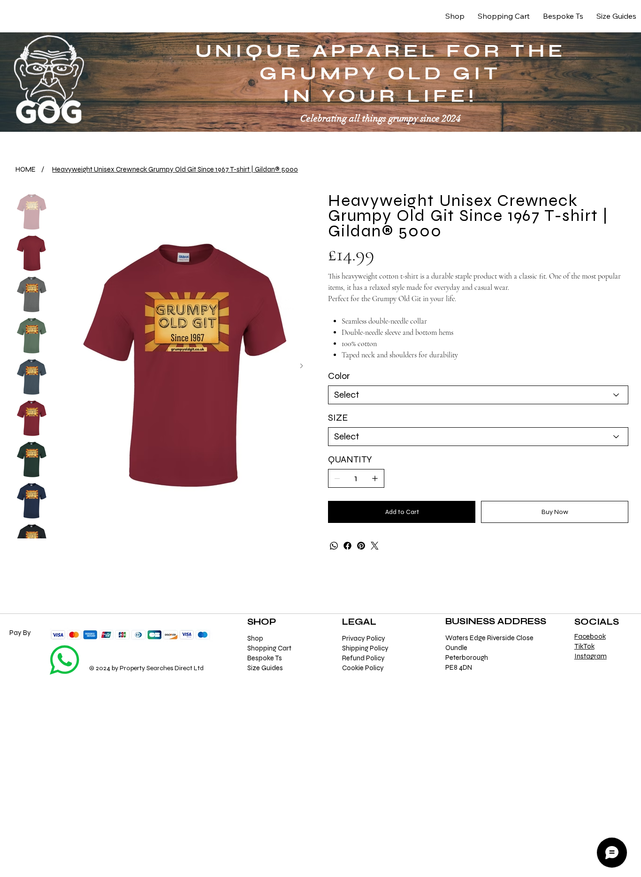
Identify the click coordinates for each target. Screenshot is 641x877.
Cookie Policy (363, 668)
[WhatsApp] (334, 546)
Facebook (590, 636)
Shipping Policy (365, 648)
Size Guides (265, 668)
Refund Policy (363, 658)
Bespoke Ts (264, 658)
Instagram (590, 656)
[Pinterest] (361, 546)
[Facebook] (347, 546)
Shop (255, 638)
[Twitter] (375, 546)
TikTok (584, 646)
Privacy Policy (363, 638)
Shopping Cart (269, 648)
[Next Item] (301, 366)
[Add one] (375, 478)
